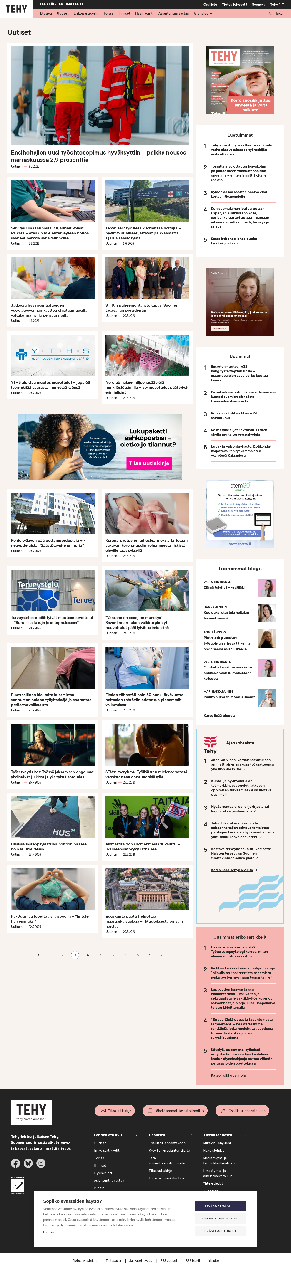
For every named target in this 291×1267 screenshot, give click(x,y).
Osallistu (210, 4)
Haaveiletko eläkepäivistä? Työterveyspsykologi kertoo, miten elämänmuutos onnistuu (239, 952)
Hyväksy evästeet (220, 1206)
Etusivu (46, 13)
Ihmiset (124, 13)
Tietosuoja (114, 1260)
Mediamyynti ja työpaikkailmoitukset (220, 1161)
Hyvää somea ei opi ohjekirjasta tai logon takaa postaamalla (240, 808)
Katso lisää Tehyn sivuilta (232, 870)
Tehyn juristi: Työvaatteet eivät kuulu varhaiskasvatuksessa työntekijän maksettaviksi (241, 150)
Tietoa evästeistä (85, 1260)
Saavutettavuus (141, 1260)
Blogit (99, 1188)
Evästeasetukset (220, 1231)
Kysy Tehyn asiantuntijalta (169, 1150)
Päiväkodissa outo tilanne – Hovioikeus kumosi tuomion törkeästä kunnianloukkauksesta (243, 397)
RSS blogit (193, 1260)
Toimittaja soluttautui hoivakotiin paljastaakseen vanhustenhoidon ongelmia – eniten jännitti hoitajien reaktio (239, 173)
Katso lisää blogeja (219, 715)
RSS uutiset (169, 1260)
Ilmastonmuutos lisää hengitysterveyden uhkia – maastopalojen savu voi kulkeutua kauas (239, 373)
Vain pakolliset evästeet (220, 1218)
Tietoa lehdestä (234, 4)
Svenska (258, 4)
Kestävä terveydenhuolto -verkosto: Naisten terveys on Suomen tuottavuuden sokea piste (241, 853)
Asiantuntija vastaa (173, 13)
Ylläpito (214, 1260)
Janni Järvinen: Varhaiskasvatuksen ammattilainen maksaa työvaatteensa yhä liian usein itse (242, 764)
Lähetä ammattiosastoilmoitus (179, 1110)
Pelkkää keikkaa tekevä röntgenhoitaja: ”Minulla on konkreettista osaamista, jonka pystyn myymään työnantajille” (243, 973)
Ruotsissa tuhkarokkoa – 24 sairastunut (234, 415)
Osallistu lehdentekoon (247, 1110)
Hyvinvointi (144, 13)
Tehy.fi (275, 4)
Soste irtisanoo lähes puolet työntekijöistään (234, 241)
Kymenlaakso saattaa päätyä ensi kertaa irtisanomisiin (239, 194)
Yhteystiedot (213, 1183)
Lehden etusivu (108, 1135)
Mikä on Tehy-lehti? (218, 1143)
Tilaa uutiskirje (119, 1110)
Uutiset (63, 13)
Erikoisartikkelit (86, 13)
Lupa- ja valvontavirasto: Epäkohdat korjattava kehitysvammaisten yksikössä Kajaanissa (241, 451)
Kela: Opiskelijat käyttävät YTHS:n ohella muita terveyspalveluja (239, 432)
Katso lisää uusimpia (228, 1075)
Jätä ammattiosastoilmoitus (168, 1161)
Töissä (108, 13)
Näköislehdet (213, 1150)
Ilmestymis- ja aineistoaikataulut (217, 1173)
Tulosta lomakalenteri (166, 1178)
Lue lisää (49, 1232)
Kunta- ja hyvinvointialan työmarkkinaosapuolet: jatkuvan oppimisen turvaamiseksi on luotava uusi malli (241, 788)
